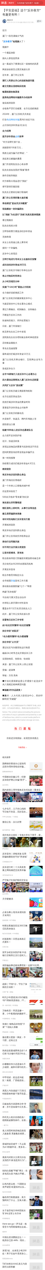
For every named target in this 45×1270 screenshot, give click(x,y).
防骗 (13, 580)
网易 (4, 3)
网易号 (11, 3)
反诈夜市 (7, 41)
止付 (17, 136)
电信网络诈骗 (13, 119)
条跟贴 (22, 747)
